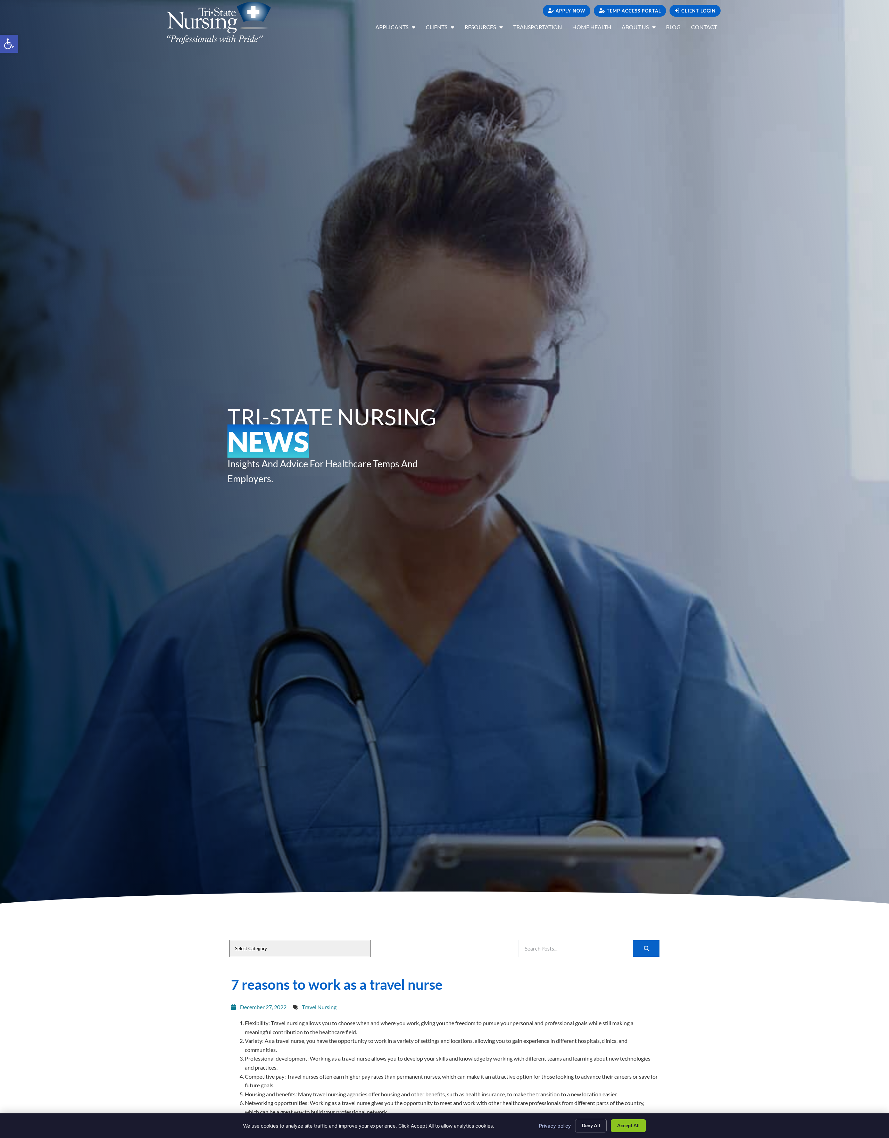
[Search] (646, 948)
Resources (486, 29)
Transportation (540, 29)
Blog (676, 29)
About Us (641, 29)
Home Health (594, 29)
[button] (9, 44)
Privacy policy (555, 1126)
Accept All (628, 1125)
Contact (706, 29)
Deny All (591, 1125)
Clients (442, 29)
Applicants (398, 29)
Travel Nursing (319, 1007)
